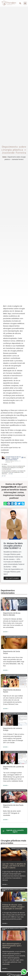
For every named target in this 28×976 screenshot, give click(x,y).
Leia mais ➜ (5, 631)
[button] (20, 3)
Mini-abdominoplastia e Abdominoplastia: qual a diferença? (11, 946)
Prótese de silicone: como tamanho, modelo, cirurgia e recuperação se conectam (13, 907)
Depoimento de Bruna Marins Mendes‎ (11, 614)
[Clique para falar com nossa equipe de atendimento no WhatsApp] (24, 972)
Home (4, 157)
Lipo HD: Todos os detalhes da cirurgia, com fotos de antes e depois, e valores (14, 866)
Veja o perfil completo (12, 578)
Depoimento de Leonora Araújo (12, 729)
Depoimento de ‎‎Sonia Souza (11, 652)
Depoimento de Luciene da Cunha (13, 768)
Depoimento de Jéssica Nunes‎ (12, 691)
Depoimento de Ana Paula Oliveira (13, 806)
